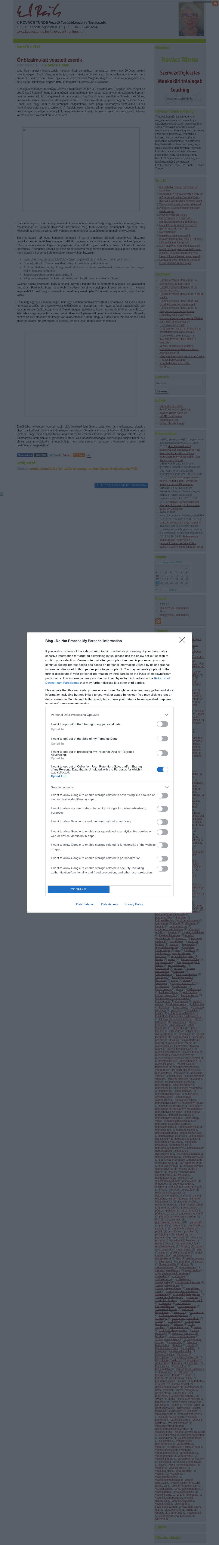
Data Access (109, 904)
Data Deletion (85, 904)
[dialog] (109, 772)
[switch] (162, 724)
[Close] (183, 641)
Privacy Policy (133, 904)
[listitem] (109, 714)
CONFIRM (79, 889)
